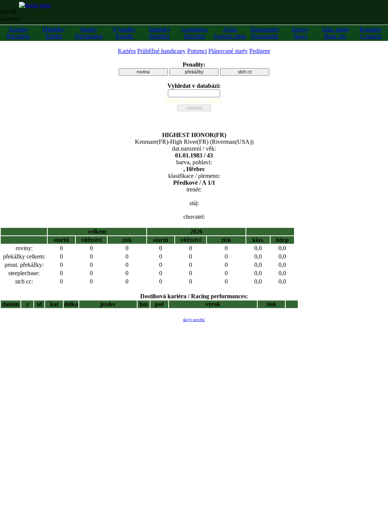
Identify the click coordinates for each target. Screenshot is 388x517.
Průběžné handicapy (161, 51)
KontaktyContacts (371, 32)
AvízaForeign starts (230, 32)
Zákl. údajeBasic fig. (335, 32)
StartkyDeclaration (89, 32)
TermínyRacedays (18, 32)
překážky (194, 72)
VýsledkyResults (124, 32)
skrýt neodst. (194, 319)
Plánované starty (228, 51)
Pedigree (259, 51)
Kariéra (127, 51)
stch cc (245, 72)
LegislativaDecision (194, 32)
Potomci (197, 51)
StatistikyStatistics (160, 32)
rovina (143, 72)
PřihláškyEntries (53, 32)
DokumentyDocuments (265, 32)
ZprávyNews (300, 32)
